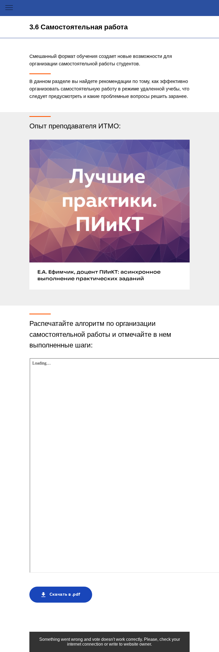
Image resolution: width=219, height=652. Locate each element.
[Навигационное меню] (9, 8)
